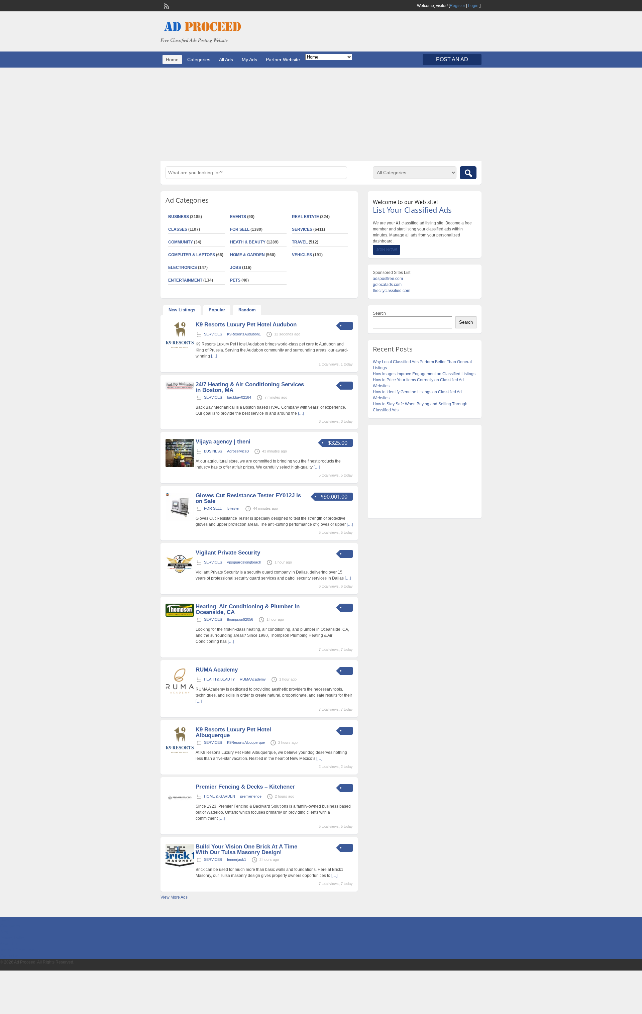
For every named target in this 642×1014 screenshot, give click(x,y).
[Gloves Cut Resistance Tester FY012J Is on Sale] (180, 519)
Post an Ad (452, 59)
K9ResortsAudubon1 (244, 334)
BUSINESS (178, 216)
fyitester (233, 508)
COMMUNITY (180, 242)
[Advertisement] (321, 114)
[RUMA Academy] (180, 694)
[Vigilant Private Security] (180, 577)
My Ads (249, 59)
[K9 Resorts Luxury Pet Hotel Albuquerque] (180, 753)
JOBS (235, 267)
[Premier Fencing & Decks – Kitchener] (180, 811)
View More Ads (174, 897)
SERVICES (302, 229)
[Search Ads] (468, 172)
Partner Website (283, 59)
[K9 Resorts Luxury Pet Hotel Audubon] (180, 348)
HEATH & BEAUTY (247, 242)
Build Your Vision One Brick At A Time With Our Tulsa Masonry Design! (246, 849)
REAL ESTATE (305, 216)
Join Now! (386, 249)
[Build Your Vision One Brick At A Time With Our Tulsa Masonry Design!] (180, 866)
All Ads (226, 59)
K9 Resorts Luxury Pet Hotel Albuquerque (233, 732)
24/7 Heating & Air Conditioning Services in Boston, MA (250, 387)
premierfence (250, 796)
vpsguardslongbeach (244, 562)
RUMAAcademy (253, 679)
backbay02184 (239, 397)
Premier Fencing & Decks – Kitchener (245, 787)
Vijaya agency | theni (223, 441)
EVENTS (238, 216)
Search (379, 313)
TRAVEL (300, 242)
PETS (235, 280)
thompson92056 (240, 619)
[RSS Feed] (166, 5)
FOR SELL (239, 229)
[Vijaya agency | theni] (180, 466)
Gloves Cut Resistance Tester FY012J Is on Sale (248, 498)
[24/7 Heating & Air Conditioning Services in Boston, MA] (180, 388)
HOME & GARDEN (247, 254)
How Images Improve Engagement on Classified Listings (424, 374)
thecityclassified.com (391, 290)
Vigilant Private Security (228, 552)
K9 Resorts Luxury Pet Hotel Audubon (246, 324)
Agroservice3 (238, 451)
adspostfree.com (388, 278)
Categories (198, 59)
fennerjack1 (236, 859)
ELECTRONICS (182, 267)
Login (473, 5)
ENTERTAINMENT (185, 280)
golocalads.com (387, 284)
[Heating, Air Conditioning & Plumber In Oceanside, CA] (180, 615)
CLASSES (177, 229)
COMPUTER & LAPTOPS (191, 254)
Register (457, 5)
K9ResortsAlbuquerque (246, 742)
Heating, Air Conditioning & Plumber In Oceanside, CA (248, 609)
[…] (214, 356)
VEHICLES (302, 254)
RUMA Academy (217, 670)
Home (172, 59)
